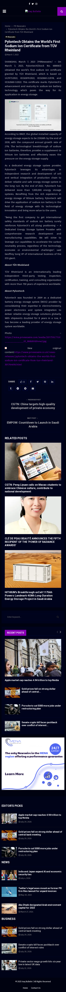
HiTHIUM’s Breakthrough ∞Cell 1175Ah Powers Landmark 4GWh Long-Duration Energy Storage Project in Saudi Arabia (29, 595)
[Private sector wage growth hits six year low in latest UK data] (9, 965)
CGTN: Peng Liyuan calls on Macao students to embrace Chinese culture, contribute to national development (33, 488)
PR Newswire (10, 37)
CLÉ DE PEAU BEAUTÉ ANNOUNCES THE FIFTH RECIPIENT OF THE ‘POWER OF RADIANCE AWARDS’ (33, 542)
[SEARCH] (57, 617)
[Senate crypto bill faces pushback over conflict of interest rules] (12, 726)
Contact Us (36, 988)
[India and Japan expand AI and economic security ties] (9, 875)
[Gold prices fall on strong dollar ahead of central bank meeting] (12, 692)
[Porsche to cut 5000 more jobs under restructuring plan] (12, 709)
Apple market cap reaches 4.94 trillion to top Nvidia (32, 680)
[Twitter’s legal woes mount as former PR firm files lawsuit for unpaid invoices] (9, 892)
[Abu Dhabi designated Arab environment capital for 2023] (9, 908)
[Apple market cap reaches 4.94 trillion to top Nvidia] (33, 658)
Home (25, 988)
